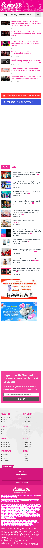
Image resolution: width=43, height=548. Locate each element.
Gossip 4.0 (6, 460)
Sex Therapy (27, 421)
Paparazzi (5, 458)
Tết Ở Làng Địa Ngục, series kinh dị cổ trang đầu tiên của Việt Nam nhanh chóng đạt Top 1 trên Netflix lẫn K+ (26, 33)
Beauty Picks (6, 444)
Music (26, 454)
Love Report (27, 417)
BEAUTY (4, 438)
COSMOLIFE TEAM (21, 475)
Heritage (26, 460)
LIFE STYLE (5, 426)
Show (26, 458)
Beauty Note (6, 446)
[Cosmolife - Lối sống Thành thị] (12, 5)
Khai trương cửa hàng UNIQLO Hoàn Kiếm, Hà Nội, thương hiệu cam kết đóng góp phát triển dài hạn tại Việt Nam (26, 212)
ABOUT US (21, 471)
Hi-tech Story (28, 446)
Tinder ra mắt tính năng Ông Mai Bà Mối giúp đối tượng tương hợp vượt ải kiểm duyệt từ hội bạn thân (26, 270)
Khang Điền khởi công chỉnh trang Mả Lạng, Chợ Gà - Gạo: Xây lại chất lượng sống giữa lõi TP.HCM (17, 14)
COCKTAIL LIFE (6, 413)
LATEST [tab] (14, 166)
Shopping (5, 419)
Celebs (5, 456)
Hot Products (28, 444)
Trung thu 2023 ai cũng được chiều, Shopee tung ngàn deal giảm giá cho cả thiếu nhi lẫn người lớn (26, 182)
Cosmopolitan (7, 417)
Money (5, 434)
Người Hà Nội (26, 510)
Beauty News (6, 442)
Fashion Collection (29, 432)
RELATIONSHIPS (27, 413)
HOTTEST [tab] (5, 166)
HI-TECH (25, 438)
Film (25, 456)
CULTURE (25, 451)
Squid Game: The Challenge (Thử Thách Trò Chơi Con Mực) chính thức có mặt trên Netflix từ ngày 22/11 (25, 43)
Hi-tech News (28, 442)
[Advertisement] (17, 120)
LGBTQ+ (26, 419)
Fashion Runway (29, 434)
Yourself (5, 430)
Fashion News (28, 430)
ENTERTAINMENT (7, 451)
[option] (18, 15)
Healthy (5, 432)
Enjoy (4, 421)
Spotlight (5, 454)
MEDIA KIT (21, 478)
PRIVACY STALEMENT (21, 482)
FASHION (25, 426)
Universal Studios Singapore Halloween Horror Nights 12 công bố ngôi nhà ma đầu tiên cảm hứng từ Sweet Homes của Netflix (26, 23)
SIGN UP (21, 399)
